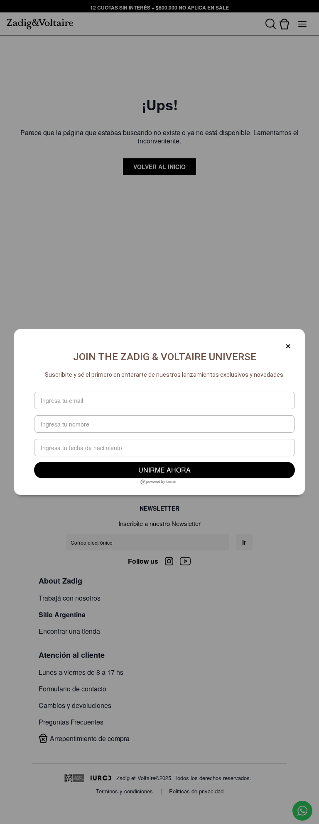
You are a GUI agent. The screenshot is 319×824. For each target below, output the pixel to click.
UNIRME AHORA (164, 470)
